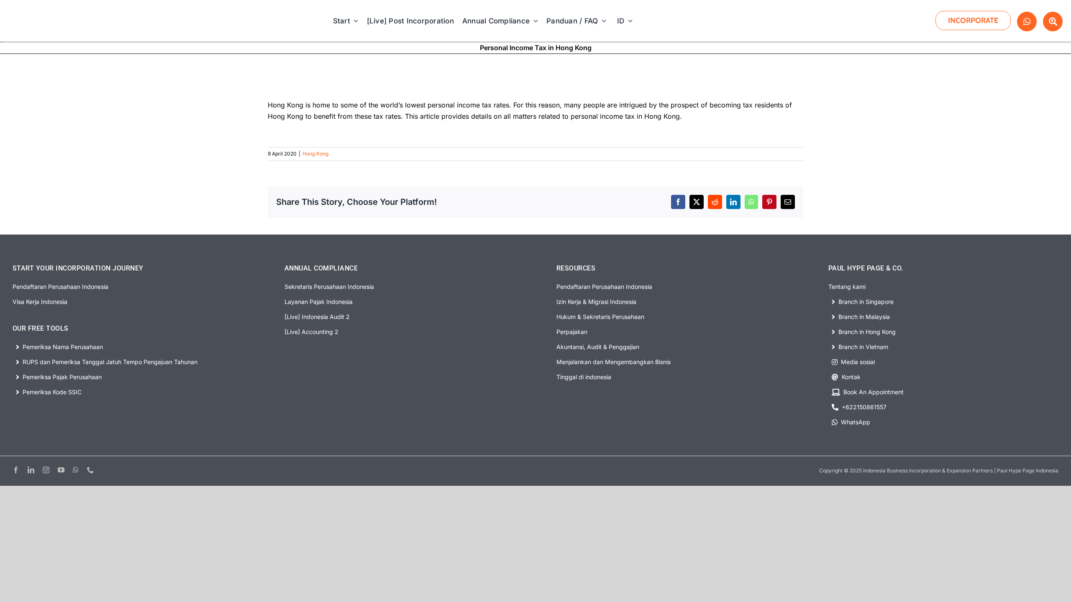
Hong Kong (315, 153)
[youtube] (61, 470)
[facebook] (16, 470)
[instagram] (46, 470)
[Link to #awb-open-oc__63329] (1053, 21)
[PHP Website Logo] (51, 10)
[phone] (90, 470)
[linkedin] (31, 470)
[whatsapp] (76, 470)
